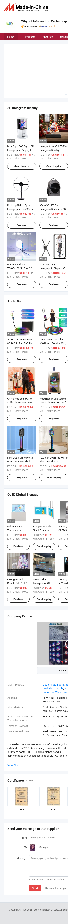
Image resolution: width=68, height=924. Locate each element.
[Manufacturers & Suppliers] (26, 7)
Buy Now (22, 198)
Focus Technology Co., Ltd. (46, 882)
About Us (48, 37)
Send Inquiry (21, 139)
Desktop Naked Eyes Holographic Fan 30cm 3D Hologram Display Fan (21, 182)
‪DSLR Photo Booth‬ (53, 658)
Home (10, 37)
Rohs (21, 782)
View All (11, 738)
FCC (53, 782)
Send (35, 861)
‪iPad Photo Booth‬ (53, 661)
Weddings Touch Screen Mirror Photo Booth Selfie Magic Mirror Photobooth (53, 375)
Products (30, 37)
